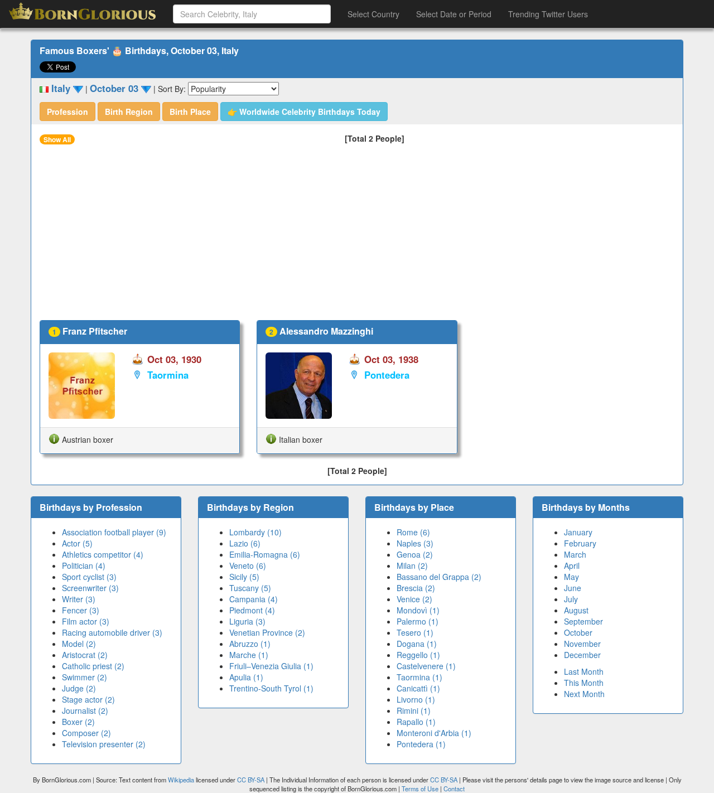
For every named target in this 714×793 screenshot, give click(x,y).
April (572, 565)
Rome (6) (413, 532)
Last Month (584, 671)
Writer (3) (78, 599)
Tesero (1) (415, 632)
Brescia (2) (416, 587)
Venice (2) (414, 599)
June (572, 587)
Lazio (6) (244, 543)
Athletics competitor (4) (102, 554)
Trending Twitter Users (548, 14)
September (583, 621)
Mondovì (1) (418, 610)
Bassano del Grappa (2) (439, 576)
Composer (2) (86, 732)
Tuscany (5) (250, 587)
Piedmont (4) (252, 610)
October (578, 632)
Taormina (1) (419, 677)
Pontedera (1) (421, 744)
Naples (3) (415, 543)
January (578, 532)
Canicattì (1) (418, 688)
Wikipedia (181, 779)
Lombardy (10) (255, 532)
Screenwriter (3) (90, 587)
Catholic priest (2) (93, 665)
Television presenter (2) (104, 744)
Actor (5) (77, 543)
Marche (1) (248, 654)
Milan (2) (412, 565)
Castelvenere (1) (426, 665)
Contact (454, 788)
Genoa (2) (415, 554)
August (576, 610)
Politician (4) (83, 565)
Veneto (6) (247, 565)
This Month (584, 682)
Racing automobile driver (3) (112, 632)
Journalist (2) (85, 710)
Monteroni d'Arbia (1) (434, 732)
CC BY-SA (250, 779)
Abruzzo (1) (250, 643)
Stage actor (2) (88, 699)
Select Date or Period (453, 14)
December (582, 654)
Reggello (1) (418, 654)
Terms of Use (421, 788)
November (582, 643)
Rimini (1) (414, 710)
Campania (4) (253, 599)
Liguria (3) (247, 621)
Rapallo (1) (416, 721)
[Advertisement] (357, 236)
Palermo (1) (417, 621)
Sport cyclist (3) (89, 576)
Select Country (373, 14)
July (571, 599)
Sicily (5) (244, 576)
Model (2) (79, 643)
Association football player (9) (114, 532)
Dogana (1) (417, 643)
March (575, 554)
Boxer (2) (78, 721)
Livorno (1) (416, 699)
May (571, 576)
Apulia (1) (246, 677)
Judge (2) (79, 688)
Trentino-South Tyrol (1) (271, 688)
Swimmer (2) (84, 677)
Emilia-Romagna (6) (264, 554)
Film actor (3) (85, 621)
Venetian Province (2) (267, 632)
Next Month (584, 693)
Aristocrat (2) (85, 654)
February (580, 543)
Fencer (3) (80, 610)
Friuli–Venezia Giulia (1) (271, 665)
